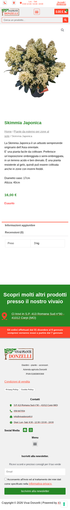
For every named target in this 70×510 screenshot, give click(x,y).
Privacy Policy (12, 389)
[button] (31, 2)
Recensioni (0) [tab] (14, 232)
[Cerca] (65, 20)
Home (8, 131)
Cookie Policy (27, 389)
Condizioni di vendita (17, 381)
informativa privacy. (40, 483)
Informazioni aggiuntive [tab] (20, 225)
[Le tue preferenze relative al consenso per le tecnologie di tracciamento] (64, 504)
